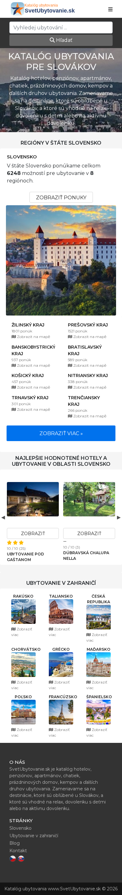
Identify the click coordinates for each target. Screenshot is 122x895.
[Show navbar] (110, 9)
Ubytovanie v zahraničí (33, 835)
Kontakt (18, 850)
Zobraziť (33, 533)
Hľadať (64, 40)
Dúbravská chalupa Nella (86, 555)
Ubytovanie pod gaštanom (25, 557)
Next (119, 517)
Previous (3, 517)
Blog (14, 843)
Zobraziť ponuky (61, 198)
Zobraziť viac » (61, 433)
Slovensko (22, 157)
